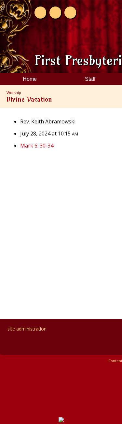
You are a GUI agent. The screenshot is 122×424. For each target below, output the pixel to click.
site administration (27, 329)
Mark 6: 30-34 (36, 145)
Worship (14, 93)
